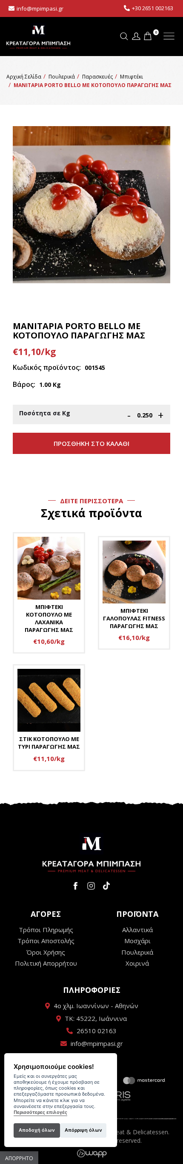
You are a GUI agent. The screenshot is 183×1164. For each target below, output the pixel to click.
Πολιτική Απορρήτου (46, 963)
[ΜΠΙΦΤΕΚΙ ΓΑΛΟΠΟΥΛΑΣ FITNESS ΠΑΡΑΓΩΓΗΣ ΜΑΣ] (134, 593)
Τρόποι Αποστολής (45, 940)
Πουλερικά (137, 952)
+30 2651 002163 (152, 8)
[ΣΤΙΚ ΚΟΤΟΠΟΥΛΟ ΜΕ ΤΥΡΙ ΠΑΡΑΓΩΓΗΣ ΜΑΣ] (49, 717)
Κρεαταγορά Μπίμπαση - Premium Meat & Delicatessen (38, 36)
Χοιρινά (137, 963)
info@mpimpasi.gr (40, 8)
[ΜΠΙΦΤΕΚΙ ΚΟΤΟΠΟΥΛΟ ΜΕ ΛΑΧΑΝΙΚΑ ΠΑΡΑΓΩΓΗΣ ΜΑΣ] (49, 593)
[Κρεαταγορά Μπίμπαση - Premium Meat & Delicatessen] (91, 853)
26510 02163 (97, 1030)
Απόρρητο (19, 1158)
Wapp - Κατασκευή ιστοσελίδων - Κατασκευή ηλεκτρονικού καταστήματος (92, 1153)
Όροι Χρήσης (45, 952)
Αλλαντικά (137, 929)
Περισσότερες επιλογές (40, 1112)
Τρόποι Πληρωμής (46, 929)
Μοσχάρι (137, 940)
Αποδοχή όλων (37, 1130)
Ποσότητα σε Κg (44, 413)
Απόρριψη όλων (83, 1130)
